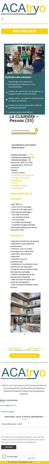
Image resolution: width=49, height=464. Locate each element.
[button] (13, 312)
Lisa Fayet (37, 462)
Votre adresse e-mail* (11, 424)
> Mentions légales (7, 412)
